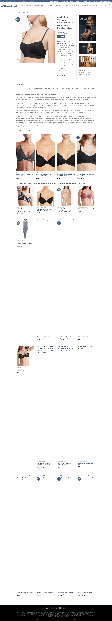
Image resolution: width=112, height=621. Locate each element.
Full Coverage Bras (64, 1)
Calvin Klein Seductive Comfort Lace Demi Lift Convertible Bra (66, 175)
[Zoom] (18, 60)
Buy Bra (61, 36)
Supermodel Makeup (54, 615)
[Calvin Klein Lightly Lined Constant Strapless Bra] (45, 276)
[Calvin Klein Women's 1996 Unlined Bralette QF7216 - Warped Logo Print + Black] (25, 196)
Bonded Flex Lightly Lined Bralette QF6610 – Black (85, 175)
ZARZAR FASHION (88, 1)
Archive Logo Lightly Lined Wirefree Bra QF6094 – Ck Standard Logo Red (64, 465)
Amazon (51, 1)
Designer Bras (39, 5)
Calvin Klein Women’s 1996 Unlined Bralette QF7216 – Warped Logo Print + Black (24, 210)
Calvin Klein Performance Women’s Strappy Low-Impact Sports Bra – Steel (24, 243)
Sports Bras (77, 1)
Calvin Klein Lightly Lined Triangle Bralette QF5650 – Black (66, 337)
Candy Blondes (66, 613)
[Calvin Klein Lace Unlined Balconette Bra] (25, 356)
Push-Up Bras (66, 5)
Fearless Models (44, 614)
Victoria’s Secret (76, 615)
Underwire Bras (70, 612)
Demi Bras (39, 611)
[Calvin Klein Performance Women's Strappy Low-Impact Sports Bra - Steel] (25, 229)
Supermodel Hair (42, 615)
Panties (71, 1)
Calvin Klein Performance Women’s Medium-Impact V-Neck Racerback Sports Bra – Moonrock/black (44, 465)
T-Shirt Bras (84, 5)
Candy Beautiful (56, 613)
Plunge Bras (57, 5)
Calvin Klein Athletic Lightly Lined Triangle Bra (24, 175)
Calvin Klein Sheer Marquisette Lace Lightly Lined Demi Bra (65, 593)
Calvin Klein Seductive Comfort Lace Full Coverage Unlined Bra (25, 593)
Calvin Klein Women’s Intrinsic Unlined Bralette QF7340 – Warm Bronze (45, 594)
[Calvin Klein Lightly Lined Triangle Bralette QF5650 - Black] (66, 276)
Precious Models (22, 615)
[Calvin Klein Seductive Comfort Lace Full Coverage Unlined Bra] (25, 532)
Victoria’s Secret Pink (88, 615)
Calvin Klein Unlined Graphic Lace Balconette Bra (85, 593)
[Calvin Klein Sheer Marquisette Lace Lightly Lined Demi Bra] (66, 532)
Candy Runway (35, 614)
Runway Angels (32, 615)
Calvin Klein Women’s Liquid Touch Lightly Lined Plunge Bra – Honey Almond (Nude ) (66, 210)
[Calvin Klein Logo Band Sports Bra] (86, 403)
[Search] (23, 5)
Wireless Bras (93, 5)
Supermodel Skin (65, 615)
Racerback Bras (29, 612)
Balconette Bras (29, 5)
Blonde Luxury (25, 613)
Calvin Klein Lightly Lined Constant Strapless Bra (44, 337)
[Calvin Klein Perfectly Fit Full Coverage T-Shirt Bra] (45, 196)
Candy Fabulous (86, 613)
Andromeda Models (90, 612)
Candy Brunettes (76, 613)
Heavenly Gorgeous (75, 614)
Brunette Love (35, 613)
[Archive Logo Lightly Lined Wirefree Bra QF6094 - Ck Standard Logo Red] (66, 403)
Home (18, 12)
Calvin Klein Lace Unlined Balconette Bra (23, 369)
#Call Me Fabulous (45, 613)
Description (19, 84)
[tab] (19, 84)
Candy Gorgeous (25, 614)
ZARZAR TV (65, 616)
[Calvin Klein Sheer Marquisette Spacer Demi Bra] (86, 276)
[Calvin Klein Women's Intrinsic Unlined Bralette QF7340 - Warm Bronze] (45, 532)
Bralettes (56, 1)
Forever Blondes (54, 614)
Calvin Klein (62, 75)
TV (81, 1)
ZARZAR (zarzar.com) (63, 43)
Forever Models (64, 614)
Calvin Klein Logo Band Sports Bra (85, 464)
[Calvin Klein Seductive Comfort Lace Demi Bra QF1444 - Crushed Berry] (86, 196)
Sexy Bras (37, 612)
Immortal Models (87, 614)
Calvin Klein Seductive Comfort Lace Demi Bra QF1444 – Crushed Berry (86, 210)
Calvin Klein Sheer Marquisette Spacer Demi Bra (86, 337)
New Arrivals (75, 611)
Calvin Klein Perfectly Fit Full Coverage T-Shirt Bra (43, 175)
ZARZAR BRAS (9, 6)
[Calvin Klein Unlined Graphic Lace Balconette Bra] (86, 532)
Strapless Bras (75, 5)
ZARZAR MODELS (98, 1)
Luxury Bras (48, 5)
